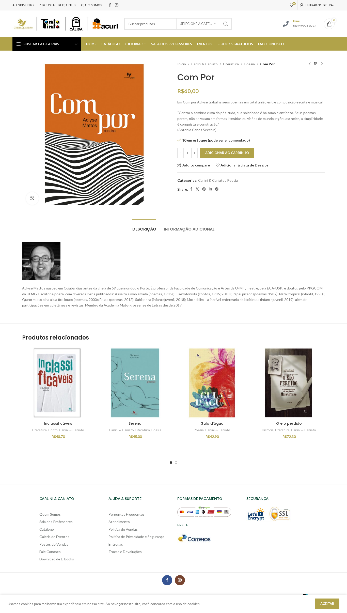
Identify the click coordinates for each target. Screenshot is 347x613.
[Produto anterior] (310, 64)
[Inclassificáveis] (58, 383)
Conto (53, 430)
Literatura (231, 64)
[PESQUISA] (226, 24)
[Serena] (135, 383)
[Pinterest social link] (204, 189)
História (268, 430)
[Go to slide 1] (171, 462)
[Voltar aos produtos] (316, 64)
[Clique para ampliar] (32, 198)
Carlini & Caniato (204, 64)
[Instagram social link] (116, 5)
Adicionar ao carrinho (227, 153)
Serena (135, 423)
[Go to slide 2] (176, 462)
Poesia (249, 64)
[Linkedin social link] (210, 189)
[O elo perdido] (289, 383)
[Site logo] (65, 23)
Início (181, 64)
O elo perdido (289, 423)
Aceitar (327, 604)
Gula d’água (212, 423)
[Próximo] (322, 64)
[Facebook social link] (110, 5)
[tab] (144, 226)
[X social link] (197, 189)
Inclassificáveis (58, 423)
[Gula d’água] (212, 383)
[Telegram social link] (216, 189)
